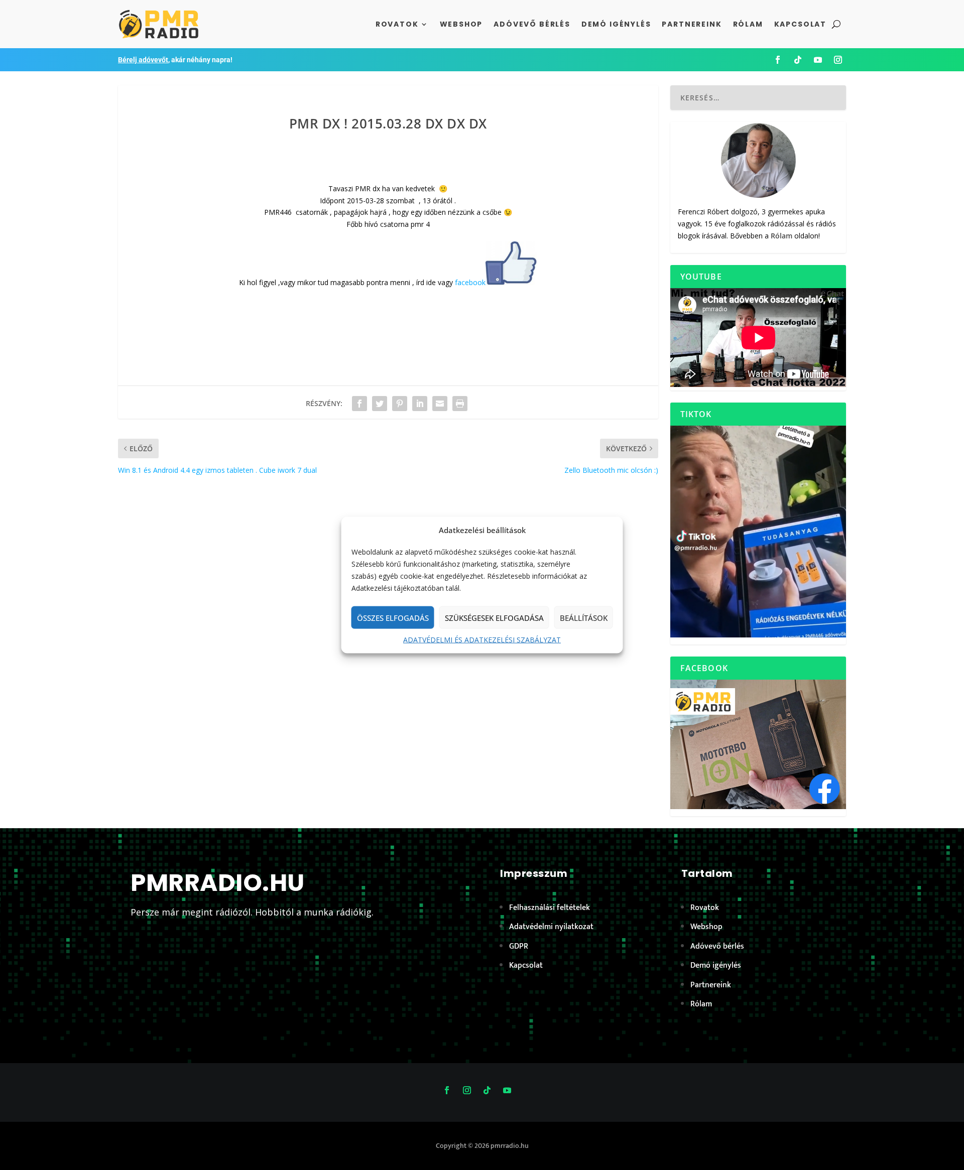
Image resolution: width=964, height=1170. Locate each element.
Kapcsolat (800, 24)
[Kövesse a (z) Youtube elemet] (818, 60)
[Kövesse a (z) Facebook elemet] (778, 60)
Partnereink (691, 24)
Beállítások (584, 618)
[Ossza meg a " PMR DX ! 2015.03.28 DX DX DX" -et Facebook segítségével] (359, 404)
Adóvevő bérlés (532, 24)
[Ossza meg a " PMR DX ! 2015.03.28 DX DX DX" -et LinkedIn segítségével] (420, 404)
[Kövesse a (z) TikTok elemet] (798, 60)
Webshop (461, 24)
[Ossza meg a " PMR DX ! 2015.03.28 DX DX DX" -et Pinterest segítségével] (400, 404)
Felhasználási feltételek (549, 908)
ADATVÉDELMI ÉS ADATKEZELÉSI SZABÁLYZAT (482, 639)
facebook (470, 282)
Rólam (748, 24)
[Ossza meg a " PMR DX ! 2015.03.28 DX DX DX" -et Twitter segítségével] (380, 404)
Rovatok (397, 24)
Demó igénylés (616, 24)
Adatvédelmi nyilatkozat (551, 927)
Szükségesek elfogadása (494, 618)
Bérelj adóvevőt (143, 60)
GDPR (518, 946)
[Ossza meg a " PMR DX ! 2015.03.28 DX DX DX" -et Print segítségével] (460, 404)
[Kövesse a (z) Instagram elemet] (838, 60)
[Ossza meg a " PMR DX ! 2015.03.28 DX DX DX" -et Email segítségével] (440, 404)
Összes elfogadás (393, 618)
